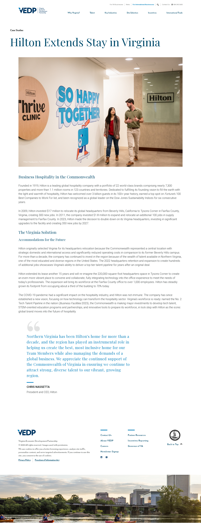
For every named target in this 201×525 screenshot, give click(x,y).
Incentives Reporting (138, 441)
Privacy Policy (24, 460)
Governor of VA (135, 446)
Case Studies (16, 30)
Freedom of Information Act (47, 460)
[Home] (33, 10)
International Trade (175, 13)
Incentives (152, 13)
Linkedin (102, 456)
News (128, 4)
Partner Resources (137, 435)
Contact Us (166, 4)
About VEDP (106, 441)
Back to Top (173, 444)
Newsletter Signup (109, 452)
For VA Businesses (116, 4)
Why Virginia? (74, 13)
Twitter (107, 456)
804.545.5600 (178, 4)
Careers (104, 446)
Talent (92, 13)
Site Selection (132, 13)
